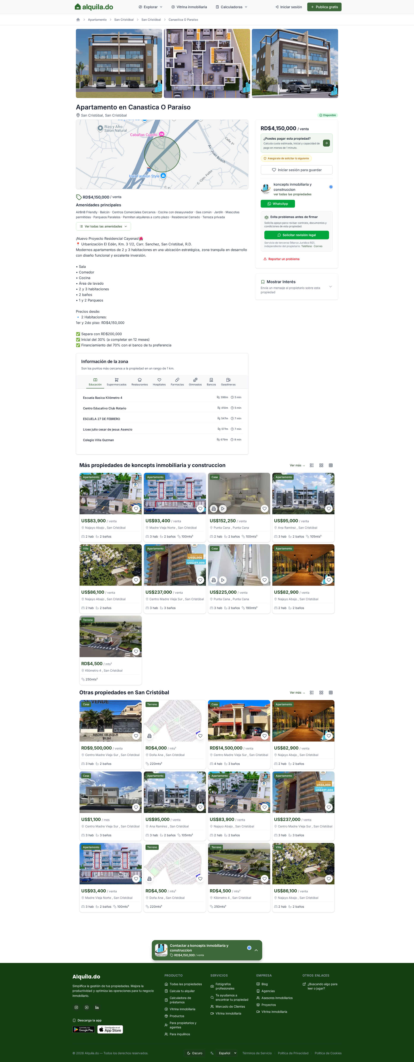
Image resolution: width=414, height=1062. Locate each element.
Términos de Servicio (257, 1053)
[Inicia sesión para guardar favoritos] (136, 509)
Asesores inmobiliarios (277, 998)
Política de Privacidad (293, 1053)
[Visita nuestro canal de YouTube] (87, 1007)
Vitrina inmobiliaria (192, 7)
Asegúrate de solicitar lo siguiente (288, 158)
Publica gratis (327, 7)
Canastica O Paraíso (183, 19)
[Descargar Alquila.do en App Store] (110, 1029)
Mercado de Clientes (230, 1006)
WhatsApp (280, 203)
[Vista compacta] (331, 465)
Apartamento (97, 19)
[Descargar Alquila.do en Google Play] (83, 1029)
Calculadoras (232, 7)
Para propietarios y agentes (183, 1025)
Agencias (268, 991)
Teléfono (306, 246)
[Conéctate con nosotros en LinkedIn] (97, 1007)
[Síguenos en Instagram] (76, 1007)
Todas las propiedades (186, 984)
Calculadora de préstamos (180, 1000)
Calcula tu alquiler (182, 991)
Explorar (151, 7)
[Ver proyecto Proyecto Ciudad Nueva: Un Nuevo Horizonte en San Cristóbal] (149, 736)
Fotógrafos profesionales (225, 986)
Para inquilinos (180, 1034)
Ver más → (297, 465)
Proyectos (269, 1005)
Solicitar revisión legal (299, 235)
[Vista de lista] (312, 465)
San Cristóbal (124, 19)
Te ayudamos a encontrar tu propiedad (232, 997)
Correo (318, 246)
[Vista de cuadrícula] (321, 465)
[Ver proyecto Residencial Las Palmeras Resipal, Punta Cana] (214, 509)
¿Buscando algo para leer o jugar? (322, 986)
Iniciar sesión (291, 7)
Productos (177, 1016)
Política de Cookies (328, 1053)
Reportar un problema (284, 259)
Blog (265, 984)
